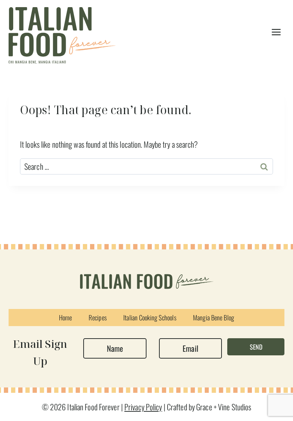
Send (256, 346)
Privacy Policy (143, 406)
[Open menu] (276, 32)
